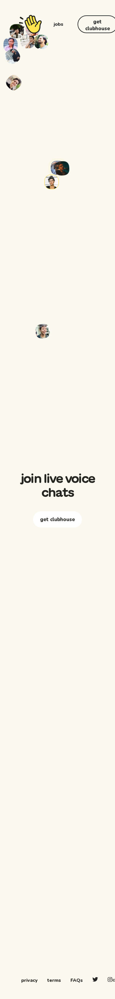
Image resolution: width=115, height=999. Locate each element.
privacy (29, 980)
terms (54, 980)
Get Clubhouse (57, 540)
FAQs (76, 980)
